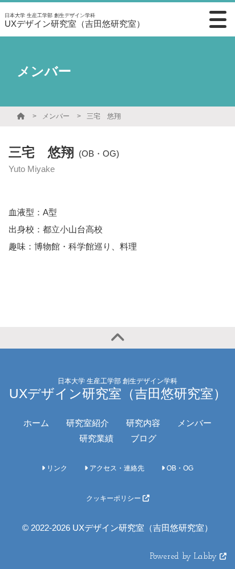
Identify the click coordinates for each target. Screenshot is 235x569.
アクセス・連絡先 (116, 468)
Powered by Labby (185, 556)
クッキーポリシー (114, 498)
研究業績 (96, 438)
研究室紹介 (87, 423)
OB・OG (179, 468)
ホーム (36, 423)
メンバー (56, 116)
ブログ (143, 438)
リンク (56, 468)
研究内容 (143, 423)
